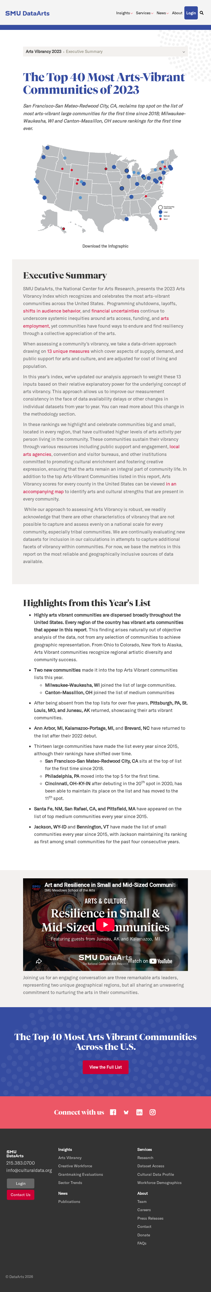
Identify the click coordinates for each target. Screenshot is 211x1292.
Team (142, 1201)
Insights (123, 12)
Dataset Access (150, 1165)
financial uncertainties (115, 311)
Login (21, 1183)
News (161, 12)
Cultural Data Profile (155, 1174)
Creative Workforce (75, 1165)
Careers (144, 1209)
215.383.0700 (15, 1163)
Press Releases (150, 1218)
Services (143, 12)
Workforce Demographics (159, 1182)
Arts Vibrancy (70, 1157)
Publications (69, 1201)
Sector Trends (70, 1182)
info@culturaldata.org (15, 1170)
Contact (144, 1226)
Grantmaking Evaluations (80, 1174)
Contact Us (20, 1194)
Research (145, 1157)
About (177, 12)
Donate (143, 1235)
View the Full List (106, 1067)
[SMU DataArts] (28, 12)
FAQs (141, 1243)
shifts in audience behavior (51, 311)
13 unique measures (68, 351)
